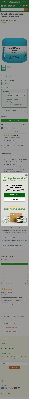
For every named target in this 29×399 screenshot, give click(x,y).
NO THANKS (14, 199)
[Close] (26, 175)
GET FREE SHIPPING (14, 195)
